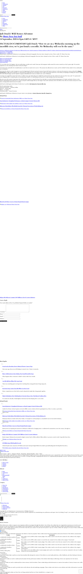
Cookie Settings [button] (4, 516)
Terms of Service (6, 507)
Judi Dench (68, 50)
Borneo (23, 50)
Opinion (4, 5)
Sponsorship (5, 491)
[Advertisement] (41, 341)
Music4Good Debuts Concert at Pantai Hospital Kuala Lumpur (14, 201)
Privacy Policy (5, 506)
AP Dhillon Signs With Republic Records (11, 443)
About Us (4, 485)
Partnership (5, 490)
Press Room (5, 487)
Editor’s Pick (5, 462)
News (3, 2)
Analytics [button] (2, 560)
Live (3, 6)
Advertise (4, 505)
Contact (4, 486)
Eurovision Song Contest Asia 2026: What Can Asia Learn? (15, 388)
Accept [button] (10, 516)
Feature (4, 11)
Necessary (4, 531)
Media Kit (4, 508)
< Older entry (10, 52)
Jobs (3, 477)
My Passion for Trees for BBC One (38, 84)
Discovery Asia (28, 50)
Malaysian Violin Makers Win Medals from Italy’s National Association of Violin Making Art (21, 106)
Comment (3, 311)
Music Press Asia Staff (12, 36)
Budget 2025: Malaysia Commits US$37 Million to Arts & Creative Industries (17, 297)
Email (2, 316)
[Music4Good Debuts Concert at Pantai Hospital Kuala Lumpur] (41, 154)
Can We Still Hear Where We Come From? (12, 381)
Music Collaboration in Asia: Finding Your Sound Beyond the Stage (18, 374)
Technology (5, 4)
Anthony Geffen (3, 50)
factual (42, 50)
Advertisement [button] (3, 564)
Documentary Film (36, 50)
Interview (4, 7)
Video (3, 10)
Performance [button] (3, 556)
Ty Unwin (6, 51)
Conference (5, 9)
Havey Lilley (47, 50)
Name (2, 314)
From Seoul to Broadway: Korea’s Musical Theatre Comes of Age (17, 366)
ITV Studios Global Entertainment (58, 50)
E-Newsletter (5, 488)
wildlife (10, 51)
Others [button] (1, 569)
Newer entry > (3, 52)
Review (4, 12)
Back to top (2, 450)
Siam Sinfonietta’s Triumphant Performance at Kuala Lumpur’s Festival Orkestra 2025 (20, 101)
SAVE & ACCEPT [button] (4, 573)
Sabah (76, 50)
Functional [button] (2, 552)
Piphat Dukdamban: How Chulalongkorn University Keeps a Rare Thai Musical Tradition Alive (24, 396)
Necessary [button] (2, 530)
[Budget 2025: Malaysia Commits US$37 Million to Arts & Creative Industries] (41, 250)
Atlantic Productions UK (16, 50)
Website (2, 318)
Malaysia (73, 50)
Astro (8, 50)
